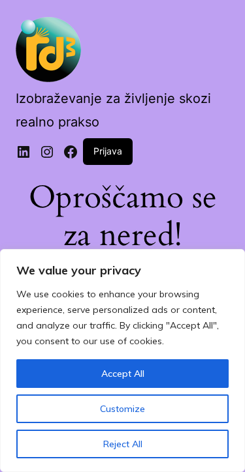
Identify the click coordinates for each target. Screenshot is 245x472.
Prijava (107, 150)
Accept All (122, 373)
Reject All (122, 444)
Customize (122, 409)
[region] (122, 360)
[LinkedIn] (23, 152)
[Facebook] (70, 152)
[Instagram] (47, 152)
